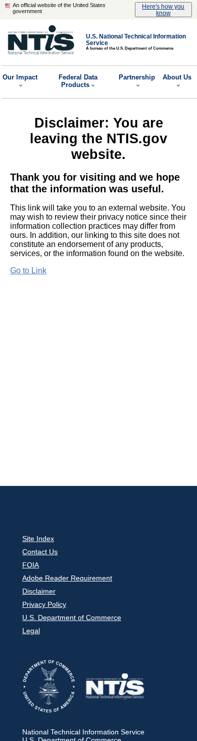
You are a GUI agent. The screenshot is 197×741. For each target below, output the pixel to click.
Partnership (137, 77)
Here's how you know (163, 9)
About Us (177, 77)
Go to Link (28, 270)
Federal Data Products (78, 81)
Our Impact (20, 77)
